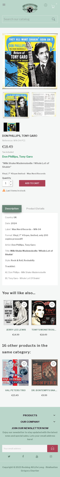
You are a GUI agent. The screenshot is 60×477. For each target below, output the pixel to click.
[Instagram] (51, 457)
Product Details (35, 208)
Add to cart (32, 183)
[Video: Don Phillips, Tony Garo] (11, 127)
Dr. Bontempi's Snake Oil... (44, 390)
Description (12, 208)
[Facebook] (23, 457)
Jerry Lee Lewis (16, 329)
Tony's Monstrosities (43, 329)
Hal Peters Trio (15, 390)
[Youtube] (37, 457)
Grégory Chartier (30, 470)
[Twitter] (9, 457)
